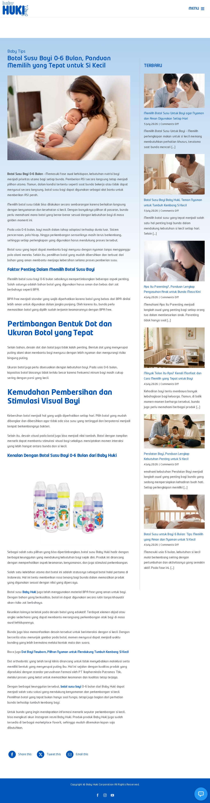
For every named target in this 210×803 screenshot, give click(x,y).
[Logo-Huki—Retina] (15, 2)
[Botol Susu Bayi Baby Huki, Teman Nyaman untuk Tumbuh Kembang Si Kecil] (174, 174)
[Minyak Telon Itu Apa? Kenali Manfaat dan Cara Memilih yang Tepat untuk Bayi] (174, 347)
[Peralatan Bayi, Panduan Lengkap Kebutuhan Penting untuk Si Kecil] (174, 431)
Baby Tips (16, 52)
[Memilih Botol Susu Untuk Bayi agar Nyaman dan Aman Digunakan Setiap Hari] (174, 91)
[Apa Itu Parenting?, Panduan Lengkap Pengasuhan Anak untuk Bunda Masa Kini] (174, 261)
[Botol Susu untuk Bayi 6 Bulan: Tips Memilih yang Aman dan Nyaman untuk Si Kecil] (174, 512)
